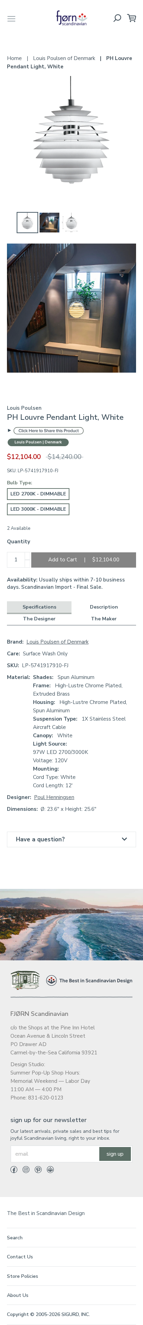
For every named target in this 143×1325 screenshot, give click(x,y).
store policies (22, 1276)
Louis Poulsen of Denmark (57, 641)
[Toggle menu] (11, 17)
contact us (20, 1257)
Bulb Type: (19, 482)
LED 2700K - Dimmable (38, 494)
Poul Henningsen (54, 797)
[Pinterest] (36, 1171)
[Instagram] (23, 1171)
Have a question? (40, 839)
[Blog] (48, 1171)
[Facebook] (13, 1171)
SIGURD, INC (75, 1314)
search (15, 1237)
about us (17, 1295)
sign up (115, 1154)
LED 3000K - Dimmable (38, 509)
